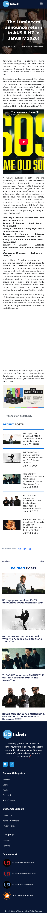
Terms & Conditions (11, 821)
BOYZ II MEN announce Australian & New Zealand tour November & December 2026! (32, 502)
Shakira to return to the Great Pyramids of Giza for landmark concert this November (33, 524)
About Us (6, 840)
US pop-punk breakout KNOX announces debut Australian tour (32, 437)
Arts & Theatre (9, 800)
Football (6, 790)
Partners (6, 846)
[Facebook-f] (12, 764)
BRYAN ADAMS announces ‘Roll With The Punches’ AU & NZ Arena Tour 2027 (33, 457)
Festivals (6, 779)
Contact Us (7, 815)
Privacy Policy (9, 826)
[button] (19, 548)
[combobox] (23, 415)
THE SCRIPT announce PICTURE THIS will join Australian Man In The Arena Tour (33, 479)
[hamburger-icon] (41, 4)
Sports (5, 785)
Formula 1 (7, 795)
